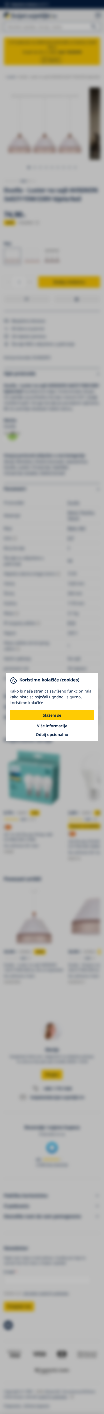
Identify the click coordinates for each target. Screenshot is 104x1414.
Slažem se (52, 715)
